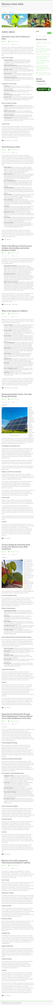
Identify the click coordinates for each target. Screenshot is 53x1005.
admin (4, 41)
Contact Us (11, 12)
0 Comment (16, 44)
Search (37, 31)
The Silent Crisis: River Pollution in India (16, 37)
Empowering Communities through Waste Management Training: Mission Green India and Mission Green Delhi (17, 716)
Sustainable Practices (14, 41)
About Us (5, 12)
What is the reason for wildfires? (15, 311)
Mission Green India (12, 4)
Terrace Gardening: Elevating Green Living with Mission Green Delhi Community (16, 547)
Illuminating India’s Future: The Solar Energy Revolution (17, 395)
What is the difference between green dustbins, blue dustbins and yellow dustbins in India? (17, 248)
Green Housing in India (11, 147)
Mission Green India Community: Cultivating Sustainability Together (16, 861)
